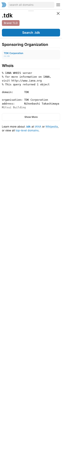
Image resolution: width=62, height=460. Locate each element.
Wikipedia (51, 126)
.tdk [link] (7, 15)
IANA (38, 126)
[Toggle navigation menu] (58, 5)
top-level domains (27, 130)
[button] (31, 32)
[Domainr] (3, 4)
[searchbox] (31, 5)
